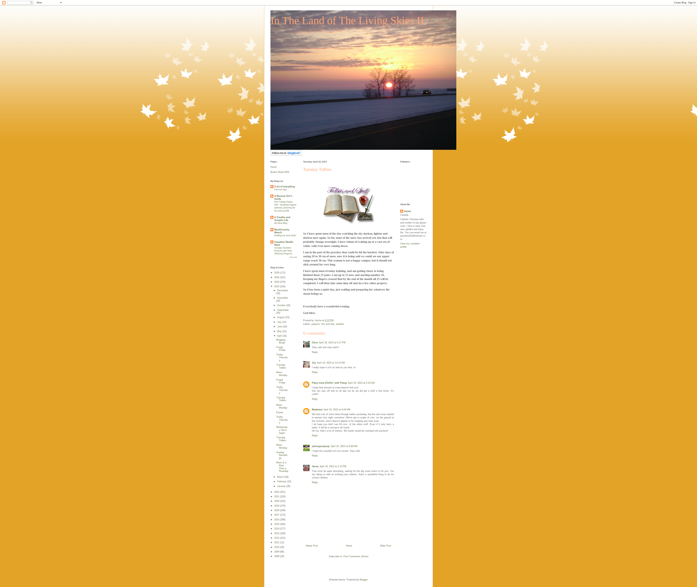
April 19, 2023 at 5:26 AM (361, 382)
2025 (277, 277)
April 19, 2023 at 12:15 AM (331, 362)
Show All (293, 257)
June (280, 326)
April (280, 335)
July (279, 322)
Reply (315, 352)
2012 (277, 538)
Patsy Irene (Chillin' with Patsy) (329, 382)
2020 (277, 501)
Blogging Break (280, 341)
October (281, 305)
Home (349, 545)
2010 (277, 547)
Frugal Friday (281, 349)
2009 (277, 551)
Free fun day (280, 189)
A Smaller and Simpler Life (282, 219)
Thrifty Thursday (282, 357)
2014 (277, 528)
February (282, 481)
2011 (277, 542)
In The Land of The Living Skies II (347, 21)
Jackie (407, 211)
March (280, 477)
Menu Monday (281, 374)
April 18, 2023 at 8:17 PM (332, 342)
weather (340, 324)
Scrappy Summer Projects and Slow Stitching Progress (283, 251)
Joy (314, 362)
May (279, 331)
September (283, 310)
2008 (277, 556)
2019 (277, 505)
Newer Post (312, 545)
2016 (277, 519)
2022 (277, 492)
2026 (277, 272)
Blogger (363, 579)
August (281, 317)
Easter (279, 412)
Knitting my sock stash (285, 235)
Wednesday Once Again (281, 430)
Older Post (385, 545)
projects (315, 324)
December (282, 290)
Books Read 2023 (279, 172)
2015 (277, 524)
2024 (277, 282)
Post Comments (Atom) (355, 556)
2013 (277, 533)
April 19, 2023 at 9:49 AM (344, 446)
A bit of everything (284, 186)
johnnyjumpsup (321, 446)
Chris (315, 342)
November (282, 297)
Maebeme (317, 409)
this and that (327, 324)
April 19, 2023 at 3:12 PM (333, 466)
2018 (277, 510)
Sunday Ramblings (282, 455)
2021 (277, 496)
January (281, 486)
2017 (277, 514)
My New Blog (280, 223)
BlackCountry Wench (281, 231)
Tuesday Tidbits (281, 366)
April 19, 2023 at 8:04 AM (337, 409)
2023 (277, 286)
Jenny (315, 466)
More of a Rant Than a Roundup (282, 466)
